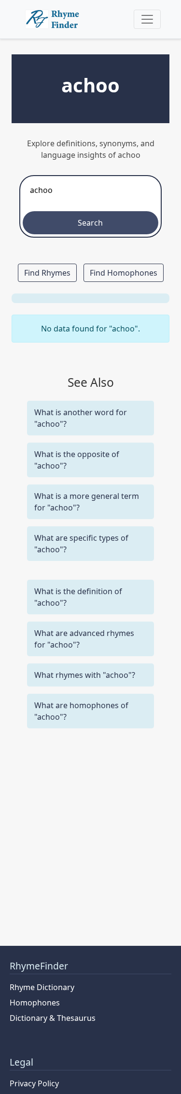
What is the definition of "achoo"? (78, 597)
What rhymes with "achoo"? (84, 675)
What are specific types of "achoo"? (81, 544)
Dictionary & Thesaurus (53, 1018)
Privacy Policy (34, 1083)
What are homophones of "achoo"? (81, 711)
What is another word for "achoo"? (80, 418)
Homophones (35, 1002)
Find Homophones (123, 272)
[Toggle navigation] (147, 19)
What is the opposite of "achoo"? (76, 460)
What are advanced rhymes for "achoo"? (84, 639)
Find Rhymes (47, 272)
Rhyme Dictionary (42, 987)
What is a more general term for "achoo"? (86, 502)
